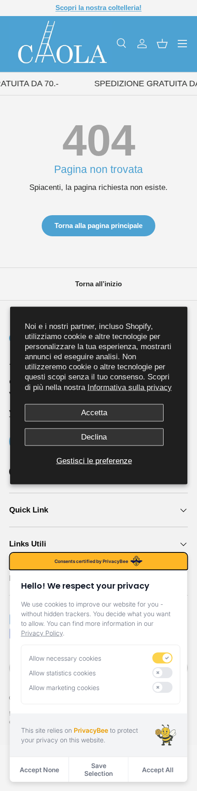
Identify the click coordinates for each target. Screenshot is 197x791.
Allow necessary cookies (65, 658)
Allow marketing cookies (64, 687)
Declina (94, 437)
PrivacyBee (91, 730)
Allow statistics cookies (62, 673)
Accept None (39, 770)
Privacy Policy (42, 633)
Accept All (158, 770)
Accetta (94, 412)
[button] (162, 43)
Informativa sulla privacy (130, 387)
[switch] (163, 657)
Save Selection (98, 769)
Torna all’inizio (98, 284)
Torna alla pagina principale (98, 225)
